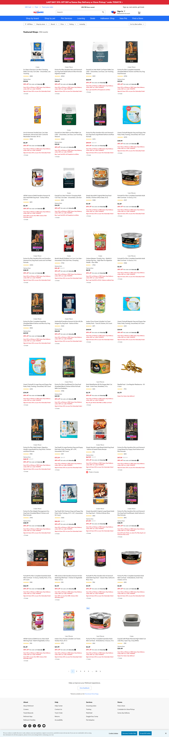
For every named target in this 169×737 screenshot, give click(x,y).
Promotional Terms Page (91, 694)
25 (96, 671)
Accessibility (59, 720)
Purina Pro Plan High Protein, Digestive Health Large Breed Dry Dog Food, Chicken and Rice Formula (37, 449)
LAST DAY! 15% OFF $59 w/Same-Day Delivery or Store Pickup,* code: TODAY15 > (84, 2)
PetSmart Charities (29, 720)
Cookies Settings (113, 733)
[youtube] (43, 725)
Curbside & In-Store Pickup (126, 709)
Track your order (47, 7)
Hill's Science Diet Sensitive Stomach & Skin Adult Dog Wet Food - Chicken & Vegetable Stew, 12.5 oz (68, 578)
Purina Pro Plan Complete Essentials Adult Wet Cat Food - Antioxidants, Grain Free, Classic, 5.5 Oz (131, 578)
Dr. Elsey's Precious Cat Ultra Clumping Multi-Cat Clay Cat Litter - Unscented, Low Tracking (37, 71)
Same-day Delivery (124, 713)
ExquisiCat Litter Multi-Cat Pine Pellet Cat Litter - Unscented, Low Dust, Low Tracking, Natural (68, 134)
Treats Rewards (28, 713)
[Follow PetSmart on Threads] (34, 725)
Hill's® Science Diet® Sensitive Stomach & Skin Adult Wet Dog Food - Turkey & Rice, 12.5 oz (36, 197)
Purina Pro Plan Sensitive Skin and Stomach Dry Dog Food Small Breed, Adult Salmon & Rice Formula (131, 513)
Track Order (59, 713)
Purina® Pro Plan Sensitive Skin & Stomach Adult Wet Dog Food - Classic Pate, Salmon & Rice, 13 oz (100, 578)
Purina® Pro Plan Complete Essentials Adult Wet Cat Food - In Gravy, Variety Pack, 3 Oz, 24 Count (37, 578)
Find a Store (121, 706)
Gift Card (28, 7)
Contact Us (58, 709)
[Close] (166, 733)
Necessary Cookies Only (129, 733)
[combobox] (80, 12)
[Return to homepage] (39, 12)
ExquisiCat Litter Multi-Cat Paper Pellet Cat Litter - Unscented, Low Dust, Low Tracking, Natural (100, 71)
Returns (57, 716)
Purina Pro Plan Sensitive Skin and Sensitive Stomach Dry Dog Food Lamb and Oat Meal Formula (37, 260)
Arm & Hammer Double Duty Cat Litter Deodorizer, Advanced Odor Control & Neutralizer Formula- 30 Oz (35, 134)
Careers (26, 709)
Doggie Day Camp (92, 716)
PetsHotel (89, 713)
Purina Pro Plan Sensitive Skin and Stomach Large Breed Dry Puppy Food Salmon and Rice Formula (131, 449)
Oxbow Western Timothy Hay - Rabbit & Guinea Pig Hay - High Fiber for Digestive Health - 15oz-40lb (99, 260)
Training (88, 709)
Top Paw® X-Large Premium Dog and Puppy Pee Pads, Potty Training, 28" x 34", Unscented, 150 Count (69, 449)
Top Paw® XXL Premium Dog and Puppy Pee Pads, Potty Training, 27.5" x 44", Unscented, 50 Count (69, 513)
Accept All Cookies (145, 733)
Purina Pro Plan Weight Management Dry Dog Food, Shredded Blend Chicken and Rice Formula (36, 513)
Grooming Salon (91, 706)
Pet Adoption (90, 720)
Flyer (36, 7)
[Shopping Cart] (142, 13)
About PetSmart (28, 706)
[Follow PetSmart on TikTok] (39, 725)
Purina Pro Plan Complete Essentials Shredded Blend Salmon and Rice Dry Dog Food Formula (36, 323)
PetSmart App (27, 716)
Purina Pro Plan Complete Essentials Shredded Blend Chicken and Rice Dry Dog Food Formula (131, 71)
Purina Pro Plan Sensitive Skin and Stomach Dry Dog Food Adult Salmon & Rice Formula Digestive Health (68, 71)
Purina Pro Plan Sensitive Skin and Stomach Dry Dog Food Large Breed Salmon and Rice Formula (100, 134)
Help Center (59, 706)
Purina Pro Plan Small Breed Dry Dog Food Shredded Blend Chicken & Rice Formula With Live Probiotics (68, 386)
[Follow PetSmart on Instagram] (29, 725)
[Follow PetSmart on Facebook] (25, 725)
